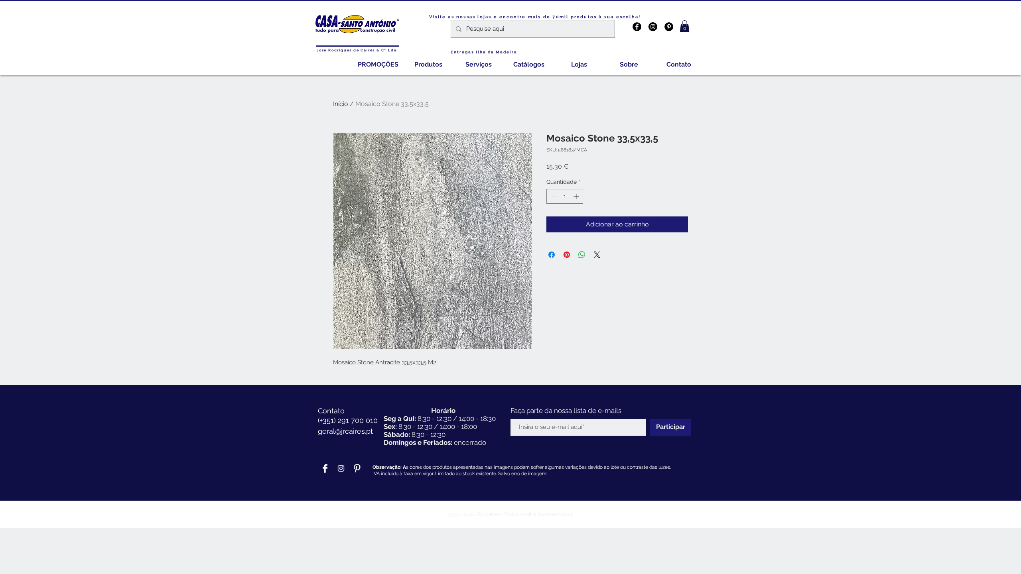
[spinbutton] (565, 196)
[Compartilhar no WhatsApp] (582, 254)
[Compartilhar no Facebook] (551, 254)
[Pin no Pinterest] (567, 254)
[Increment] (577, 196)
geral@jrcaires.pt (345, 431)
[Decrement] (553, 196)
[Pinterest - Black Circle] (668, 26)
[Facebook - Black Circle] (637, 26)
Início (340, 104)
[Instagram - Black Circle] (652, 26)
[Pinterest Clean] (357, 468)
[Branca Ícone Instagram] (341, 468)
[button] (685, 26)
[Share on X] (597, 254)
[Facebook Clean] (325, 468)
